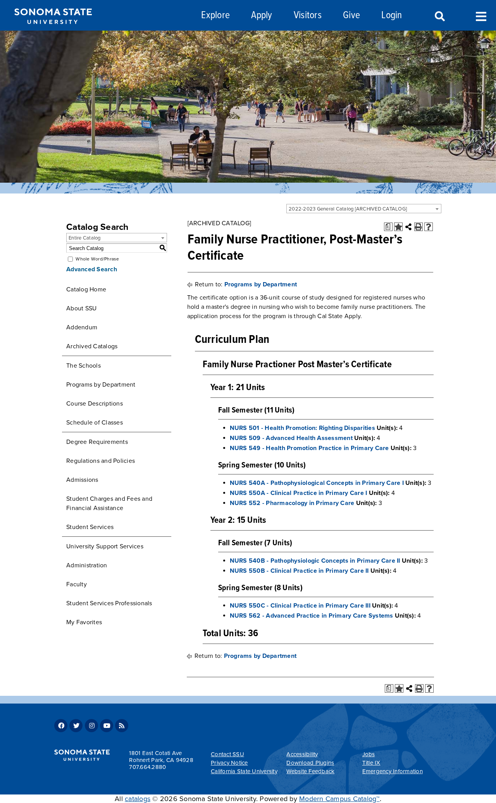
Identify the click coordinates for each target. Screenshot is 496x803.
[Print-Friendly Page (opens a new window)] (418, 227)
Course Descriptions (94, 403)
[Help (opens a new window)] (428, 227)
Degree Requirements (97, 442)
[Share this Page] (408, 227)
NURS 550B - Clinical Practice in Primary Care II (299, 571)
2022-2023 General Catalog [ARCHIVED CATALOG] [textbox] (348, 209)
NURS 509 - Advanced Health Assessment (291, 438)
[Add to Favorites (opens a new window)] (398, 227)
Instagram (91, 725)
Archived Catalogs (91, 346)
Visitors (308, 16)
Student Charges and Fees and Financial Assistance (109, 503)
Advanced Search (91, 269)
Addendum (81, 327)
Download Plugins (310, 762)
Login (391, 16)
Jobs (368, 754)
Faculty (76, 584)
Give (351, 16)
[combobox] (363, 208)
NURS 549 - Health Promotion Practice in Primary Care (309, 448)
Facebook (60, 725)
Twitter (76, 725)
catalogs (137, 798)
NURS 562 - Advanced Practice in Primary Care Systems (311, 616)
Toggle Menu (481, 16)
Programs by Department (101, 385)
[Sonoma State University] (53, 30)
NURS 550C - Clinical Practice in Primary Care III (300, 606)
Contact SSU (227, 754)
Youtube (106, 725)
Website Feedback (310, 771)
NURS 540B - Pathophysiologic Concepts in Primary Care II (315, 561)
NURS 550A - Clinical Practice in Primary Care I (298, 493)
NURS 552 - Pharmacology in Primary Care (292, 503)
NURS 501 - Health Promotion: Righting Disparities (302, 428)
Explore (215, 16)
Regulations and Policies (100, 461)
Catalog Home (86, 289)
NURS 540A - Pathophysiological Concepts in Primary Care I (317, 483)
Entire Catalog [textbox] (85, 238)
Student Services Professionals (109, 603)
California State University (244, 771)
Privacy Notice (229, 762)
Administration (86, 565)
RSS (121, 725)
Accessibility (302, 754)
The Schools (83, 366)
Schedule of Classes (94, 422)
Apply (261, 16)
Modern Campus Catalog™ (339, 798)
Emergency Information (392, 771)
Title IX (371, 762)
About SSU (81, 308)
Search (439, 17)
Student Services (90, 527)
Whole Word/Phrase (97, 259)
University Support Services (104, 546)
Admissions (82, 480)
